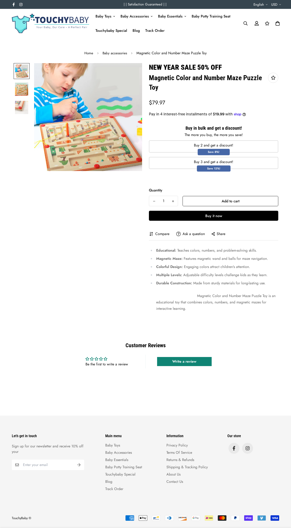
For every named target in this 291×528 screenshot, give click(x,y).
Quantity (155, 190)
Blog (136, 30)
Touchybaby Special (111, 30)
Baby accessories (115, 53)
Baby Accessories (134, 16)
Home (88, 53)
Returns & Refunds (180, 459)
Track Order (155, 30)
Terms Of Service (179, 452)
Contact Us (174, 481)
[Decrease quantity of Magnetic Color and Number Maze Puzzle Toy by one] (154, 201)
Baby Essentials (170, 16)
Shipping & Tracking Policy (187, 467)
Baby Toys (103, 16)
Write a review (184, 361)
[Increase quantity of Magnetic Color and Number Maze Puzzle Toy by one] (173, 201)
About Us (173, 474)
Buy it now (213, 215)
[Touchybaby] (50, 23)
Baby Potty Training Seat (211, 16)
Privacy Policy (177, 445)
